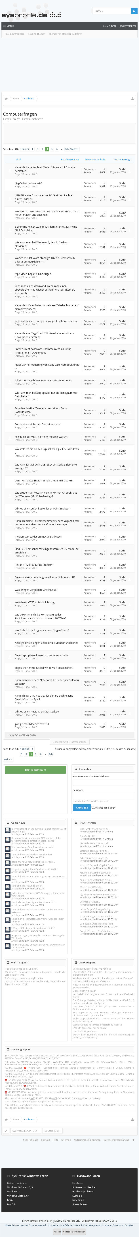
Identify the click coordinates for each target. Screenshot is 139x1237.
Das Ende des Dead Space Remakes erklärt (33, 902)
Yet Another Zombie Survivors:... (96, 872)
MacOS (11, 1204)
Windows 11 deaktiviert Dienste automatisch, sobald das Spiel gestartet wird (35, 973)
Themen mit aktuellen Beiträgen (65, 33)
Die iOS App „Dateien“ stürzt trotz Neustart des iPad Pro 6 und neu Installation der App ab (103, 1002)
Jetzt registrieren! (35, 769)
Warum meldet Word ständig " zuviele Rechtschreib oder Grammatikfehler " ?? (45, 259)
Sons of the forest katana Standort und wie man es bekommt (37, 911)
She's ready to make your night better (24, 978)
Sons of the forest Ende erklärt (26, 885)
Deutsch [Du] (52, 1130)
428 (67, 149)
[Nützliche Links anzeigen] (132, 98)
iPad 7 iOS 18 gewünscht (85, 1031)
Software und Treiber (84, 1187)
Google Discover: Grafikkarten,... (96, 931)
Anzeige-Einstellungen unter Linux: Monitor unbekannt (46, 642)
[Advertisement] (69, 65)
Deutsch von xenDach (99, 1220)
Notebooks (78, 1200)
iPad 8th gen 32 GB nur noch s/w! (89, 1027)
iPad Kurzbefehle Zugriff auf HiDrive (91, 981)
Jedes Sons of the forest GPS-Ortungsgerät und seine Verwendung (38, 894)
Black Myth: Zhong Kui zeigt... (94, 828)
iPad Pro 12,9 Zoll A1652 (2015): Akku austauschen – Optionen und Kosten (103, 1008)
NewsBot (84, 831)
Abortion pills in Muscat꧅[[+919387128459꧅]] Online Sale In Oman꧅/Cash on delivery (52, 1098)
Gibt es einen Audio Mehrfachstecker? (37, 711)
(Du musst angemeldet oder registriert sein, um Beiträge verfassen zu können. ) (95, 748)
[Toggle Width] (6, 1131)
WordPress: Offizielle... (91, 887)
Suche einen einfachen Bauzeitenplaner (38, 424)
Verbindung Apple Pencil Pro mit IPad (92, 968)
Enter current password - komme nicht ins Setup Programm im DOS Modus (43, 350)
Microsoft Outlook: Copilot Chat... (97, 865)
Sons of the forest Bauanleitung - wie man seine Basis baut (38, 878)
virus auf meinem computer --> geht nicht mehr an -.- (46, 321)
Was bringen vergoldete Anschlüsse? (36, 589)
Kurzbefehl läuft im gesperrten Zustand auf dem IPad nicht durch (103, 996)
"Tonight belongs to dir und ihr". (21, 968)
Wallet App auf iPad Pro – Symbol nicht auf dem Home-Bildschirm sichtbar (103, 1020)
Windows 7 (13, 1191)
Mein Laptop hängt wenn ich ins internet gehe (41, 655)
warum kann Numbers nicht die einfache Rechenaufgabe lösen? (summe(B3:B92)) (103, 1036)
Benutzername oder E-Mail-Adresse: (91, 776)
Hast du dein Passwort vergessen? (90, 801)
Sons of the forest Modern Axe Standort (31, 854)
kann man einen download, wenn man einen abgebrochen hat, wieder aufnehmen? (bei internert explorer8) (45, 289)
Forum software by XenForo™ (51, 1220)
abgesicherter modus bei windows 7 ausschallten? (44, 667)
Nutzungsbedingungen (87, 1139)
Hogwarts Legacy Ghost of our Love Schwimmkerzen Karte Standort (38, 946)
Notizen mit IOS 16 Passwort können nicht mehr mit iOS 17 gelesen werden (103, 986)
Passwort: (78, 790)
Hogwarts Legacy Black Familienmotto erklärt (34, 869)
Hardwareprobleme (83, 1191)
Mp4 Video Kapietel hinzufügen (33, 274)
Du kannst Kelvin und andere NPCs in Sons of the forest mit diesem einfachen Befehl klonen (36, 839)
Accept (57, 1231)
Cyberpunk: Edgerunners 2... (94, 858)
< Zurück (24, 149)
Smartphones (79, 1204)
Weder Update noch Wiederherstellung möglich (97, 1024)
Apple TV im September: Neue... (96, 879)
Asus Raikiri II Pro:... (89, 836)
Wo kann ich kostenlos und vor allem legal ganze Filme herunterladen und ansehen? (47, 212)
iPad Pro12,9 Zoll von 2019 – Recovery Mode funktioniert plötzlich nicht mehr (103, 973)
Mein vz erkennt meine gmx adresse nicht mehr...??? (45, 577)
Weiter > (74, 149)
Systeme (77, 1195)
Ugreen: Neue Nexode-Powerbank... (98, 894)
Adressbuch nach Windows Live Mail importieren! (43, 380)
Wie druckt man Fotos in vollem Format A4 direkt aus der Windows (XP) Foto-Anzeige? (46, 494)
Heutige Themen (36, 33)
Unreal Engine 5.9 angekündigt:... (96, 909)
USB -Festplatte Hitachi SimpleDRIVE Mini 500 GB (44, 480)
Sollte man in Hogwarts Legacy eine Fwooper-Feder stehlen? (37, 920)
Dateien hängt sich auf (84, 990)
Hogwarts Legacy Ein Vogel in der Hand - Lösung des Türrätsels (38, 937)
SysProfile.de (30, 1139)
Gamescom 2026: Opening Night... (97, 923)
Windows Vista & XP (18, 1195)
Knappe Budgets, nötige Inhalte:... (97, 916)
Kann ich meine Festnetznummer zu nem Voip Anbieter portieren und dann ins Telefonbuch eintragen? (47, 522)
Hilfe (55, 1139)
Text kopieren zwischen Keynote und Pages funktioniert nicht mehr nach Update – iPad (103, 1014)
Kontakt (45, 1139)
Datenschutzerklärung (116, 1139)
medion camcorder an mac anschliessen (38, 536)
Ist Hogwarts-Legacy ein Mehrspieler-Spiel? (33, 861)
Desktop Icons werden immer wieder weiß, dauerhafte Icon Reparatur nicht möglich (35, 983)
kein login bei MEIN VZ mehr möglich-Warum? (41, 436)
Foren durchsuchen (14, 33)
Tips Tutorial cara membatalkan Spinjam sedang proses (33, 1101)
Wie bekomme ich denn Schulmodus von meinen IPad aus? (103, 978)
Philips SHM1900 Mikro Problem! (34, 564)
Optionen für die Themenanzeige (70, 741)
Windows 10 (13, 1187)
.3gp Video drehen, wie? (28, 183)
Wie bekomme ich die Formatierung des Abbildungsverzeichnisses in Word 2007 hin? (40, 616)
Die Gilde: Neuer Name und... (94, 843)
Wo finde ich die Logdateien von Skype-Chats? (42, 630)
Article (14, 834)
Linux (10, 1200)
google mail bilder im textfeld (32, 724)
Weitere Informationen (74, 1231)
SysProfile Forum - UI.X (24, 1130)
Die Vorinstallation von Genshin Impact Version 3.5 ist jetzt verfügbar (38, 830)
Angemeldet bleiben (104, 807)
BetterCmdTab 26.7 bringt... (94, 850)
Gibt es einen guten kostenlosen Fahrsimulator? (43, 508)
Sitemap (66, 1139)
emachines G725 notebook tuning (34, 602)
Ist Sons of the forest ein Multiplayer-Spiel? (32, 928)
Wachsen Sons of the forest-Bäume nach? (32, 847)
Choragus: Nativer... (90, 901)
